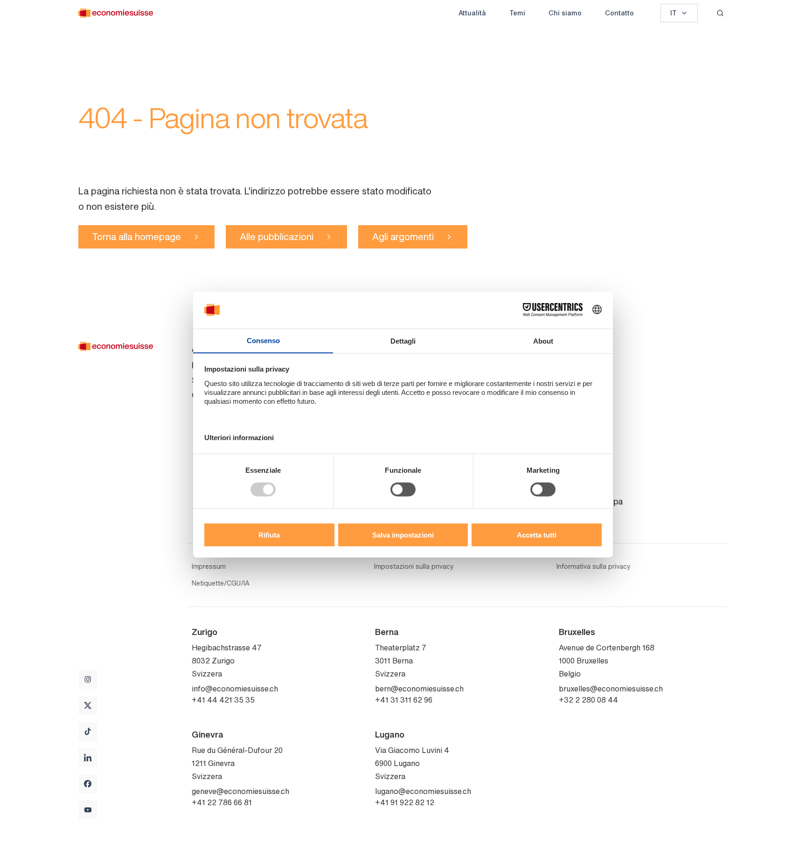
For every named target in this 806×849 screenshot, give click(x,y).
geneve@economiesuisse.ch (240, 791)
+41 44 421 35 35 (223, 699)
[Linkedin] (87, 757)
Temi (517, 13)
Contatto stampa (591, 501)
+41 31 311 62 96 (403, 699)
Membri (573, 410)
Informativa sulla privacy (593, 566)
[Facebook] (87, 783)
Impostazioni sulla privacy (413, 566)
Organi (571, 395)
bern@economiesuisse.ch (419, 688)
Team (569, 380)
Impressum (209, 566)
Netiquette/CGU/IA (221, 583)
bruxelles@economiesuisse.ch (611, 688)
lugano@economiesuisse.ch (423, 791)
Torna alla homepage (136, 236)
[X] (87, 705)
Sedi (567, 486)
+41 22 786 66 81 (222, 802)
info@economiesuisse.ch (235, 688)
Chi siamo (565, 13)
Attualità (472, 13)
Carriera (574, 425)
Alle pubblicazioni (276, 236)
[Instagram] (87, 679)
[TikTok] (87, 731)
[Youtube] (87, 810)
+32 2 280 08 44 (588, 699)
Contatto (619, 13)
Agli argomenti (403, 236)
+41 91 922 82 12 (404, 802)
